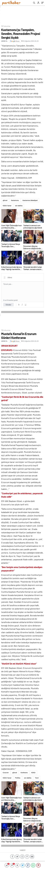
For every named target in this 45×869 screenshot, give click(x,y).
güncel (5, 200)
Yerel (37, 778)
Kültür (33, 772)
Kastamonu (15, 200)
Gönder (8, 305)
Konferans (24, 772)
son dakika (18, 206)
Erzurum (6, 772)
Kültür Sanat (7, 206)
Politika (17, 778)
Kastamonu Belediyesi (30, 200)
